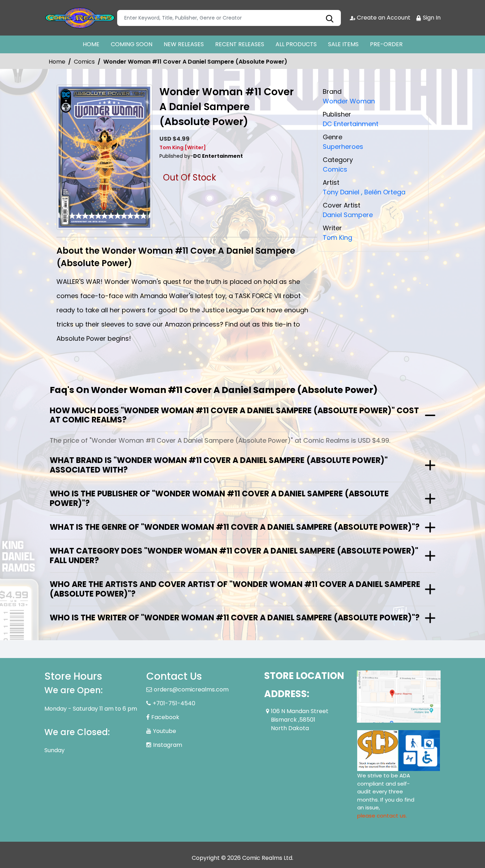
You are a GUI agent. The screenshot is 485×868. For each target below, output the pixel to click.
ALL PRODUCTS (296, 44)
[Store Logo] (79, 17)
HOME (91, 44)
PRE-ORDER (386, 44)
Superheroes (343, 146)
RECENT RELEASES (239, 44)
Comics (84, 62)
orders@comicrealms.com (191, 689)
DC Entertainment (350, 123)
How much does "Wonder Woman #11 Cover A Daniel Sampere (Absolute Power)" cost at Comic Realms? (234, 415)
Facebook (165, 717)
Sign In (431, 18)
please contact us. (382, 815)
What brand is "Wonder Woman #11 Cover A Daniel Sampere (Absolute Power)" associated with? (219, 465)
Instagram (167, 745)
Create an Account (382, 18)
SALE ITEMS (343, 44)
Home (57, 62)
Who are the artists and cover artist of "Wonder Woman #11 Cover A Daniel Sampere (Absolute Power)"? (235, 589)
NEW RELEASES (184, 44)
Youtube (164, 731)
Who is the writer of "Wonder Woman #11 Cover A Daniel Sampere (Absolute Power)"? (235, 617)
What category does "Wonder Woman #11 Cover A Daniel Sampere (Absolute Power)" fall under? (234, 555)
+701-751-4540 (174, 703)
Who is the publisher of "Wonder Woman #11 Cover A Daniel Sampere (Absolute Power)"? (219, 498)
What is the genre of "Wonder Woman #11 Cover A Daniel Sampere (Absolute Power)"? (235, 527)
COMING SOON (131, 44)
